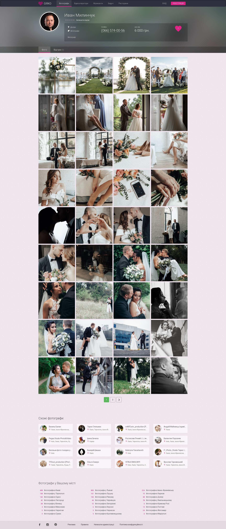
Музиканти (98, 3)
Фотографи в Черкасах (105, 510)
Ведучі (110, 3)
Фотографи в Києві (52, 490)
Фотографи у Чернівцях (105, 500)
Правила (84, 525)
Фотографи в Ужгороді (54, 500)
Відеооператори (81, 3)
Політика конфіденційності (131, 525)
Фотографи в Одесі (52, 497)
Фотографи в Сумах (52, 514)
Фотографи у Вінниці (53, 504)
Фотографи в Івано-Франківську (160, 490)
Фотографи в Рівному (104, 497)
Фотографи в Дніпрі (154, 497)
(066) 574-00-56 (113, 30)
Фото (44, 49)
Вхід (164, 3)
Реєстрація (178, 3)
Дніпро (73, 27)
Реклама (71, 525)
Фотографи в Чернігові (54, 510)
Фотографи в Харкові (155, 493)
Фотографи (64, 3)
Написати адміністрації (104, 525)
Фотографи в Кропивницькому (108, 514)
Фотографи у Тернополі (54, 493)
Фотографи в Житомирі (156, 510)
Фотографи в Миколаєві (54, 507)
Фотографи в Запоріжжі (105, 504)
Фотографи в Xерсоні (104, 507)
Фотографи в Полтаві (155, 507)
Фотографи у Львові (103, 490)
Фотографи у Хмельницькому (159, 500)
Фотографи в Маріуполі (156, 514)
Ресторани (123, 3)
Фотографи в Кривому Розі (157, 504)
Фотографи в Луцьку (104, 493)
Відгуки (59, 49)
